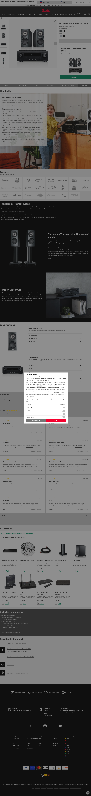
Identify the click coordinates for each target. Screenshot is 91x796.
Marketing (29, 410)
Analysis (28, 407)
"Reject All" (39, 385)
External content (30, 417)
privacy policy (58, 399)
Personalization (30, 414)
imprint (27, 401)
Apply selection (36, 420)
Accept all (56, 420)
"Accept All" (40, 391)
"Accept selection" (30, 396)
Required (29, 404)
